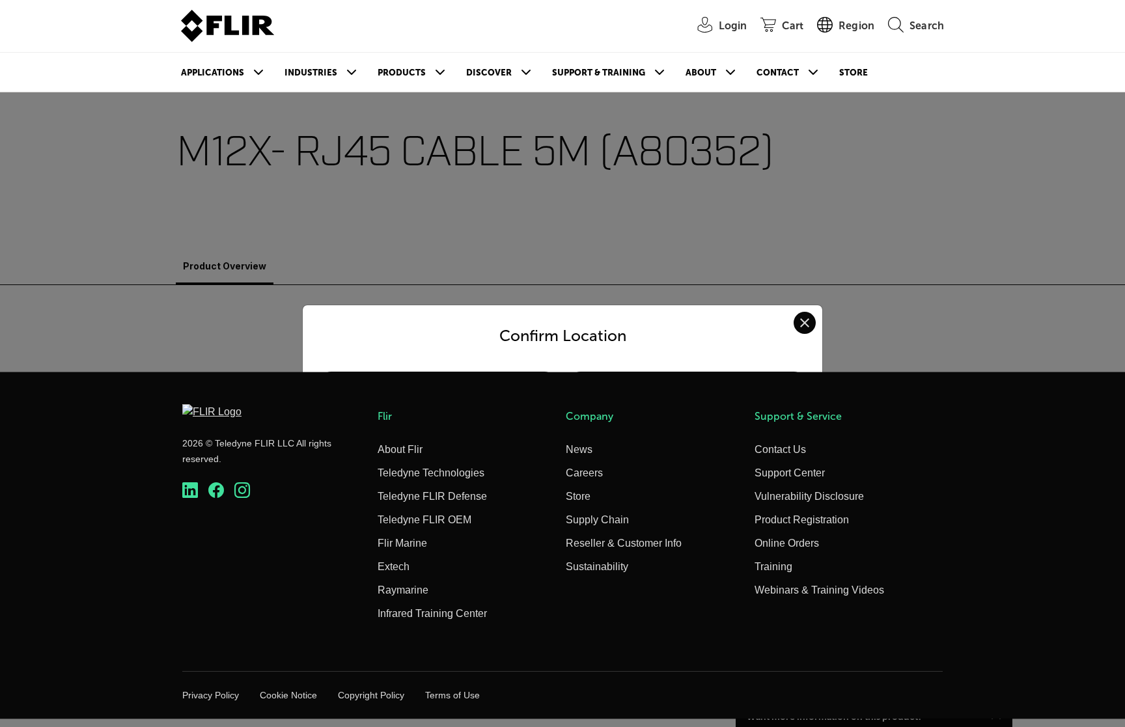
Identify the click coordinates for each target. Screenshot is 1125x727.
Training (773, 566)
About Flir (400, 449)
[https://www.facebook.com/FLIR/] (216, 490)
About (701, 72)
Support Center (790, 472)
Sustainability (597, 566)
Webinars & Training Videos (819, 590)
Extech (394, 566)
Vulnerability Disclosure (809, 496)
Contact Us (780, 449)
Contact (778, 72)
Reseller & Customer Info (624, 543)
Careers (584, 472)
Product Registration (802, 519)
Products (402, 72)
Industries (311, 72)
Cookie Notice (288, 695)
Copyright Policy (371, 695)
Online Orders (787, 543)
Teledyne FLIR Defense (432, 496)
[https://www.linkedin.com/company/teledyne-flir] (190, 490)
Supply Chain (597, 519)
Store (853, 72)
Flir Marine (402, 543)
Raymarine (403, 590)
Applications (212, 72)
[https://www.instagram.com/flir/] (242, 490)
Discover (489, 72)
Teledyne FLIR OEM (424, 519)
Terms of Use (452, 695)
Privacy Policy (210, 695)
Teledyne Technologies (431, 472)
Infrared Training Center (432, 613)
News (579, 449)
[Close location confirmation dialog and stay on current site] (805, 323)
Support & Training (598, 72)
